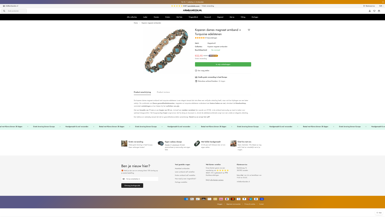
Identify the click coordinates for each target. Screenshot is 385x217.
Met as (232, 17)
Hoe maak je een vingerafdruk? (185, 179)
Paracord (207, 17)
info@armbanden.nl (243, 181)
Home (136, 23)
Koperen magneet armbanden (151, 23)
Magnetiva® (212, 43)
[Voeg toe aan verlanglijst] (249, 30)
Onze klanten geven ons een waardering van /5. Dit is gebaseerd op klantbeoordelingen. (217, 171)
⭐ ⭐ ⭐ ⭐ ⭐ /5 (185, 6)
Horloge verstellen (181, 182)
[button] (200, 38)
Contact (261, 204)
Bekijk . (215, 180)
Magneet (220, 17)
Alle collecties (132, 17)
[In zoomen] (188, 31)
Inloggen (219, 204)
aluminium (175, 145)
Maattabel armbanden (182, 168)
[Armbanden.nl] (192, 11)
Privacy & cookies (250, 204)
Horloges (255, 17)
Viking (243, 17)
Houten (156, 17)
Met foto (179, 17)
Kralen (167, 17)
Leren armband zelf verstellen (185, 172)
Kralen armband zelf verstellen (185, 175)
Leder (145, 17)
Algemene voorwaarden (233, 204)
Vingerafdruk (193, 17)
